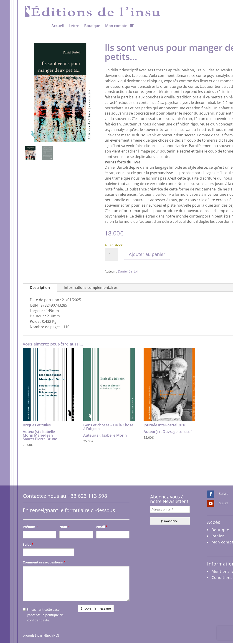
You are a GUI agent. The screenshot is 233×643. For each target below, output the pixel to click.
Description (40, 287)
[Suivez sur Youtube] (210, 503)
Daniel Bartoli (128, 271)
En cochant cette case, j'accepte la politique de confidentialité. (45, 615)
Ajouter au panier (147, 254)
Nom (64, 527)
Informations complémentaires (91, 287)
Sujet (28, 544)
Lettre (74, 25)
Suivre (223, 493)
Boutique (92, 25)
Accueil (57, 25)
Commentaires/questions (44, 562)
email (102, 527)
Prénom (30, 527)
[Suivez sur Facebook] (210, 494)
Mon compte (116, 25)
